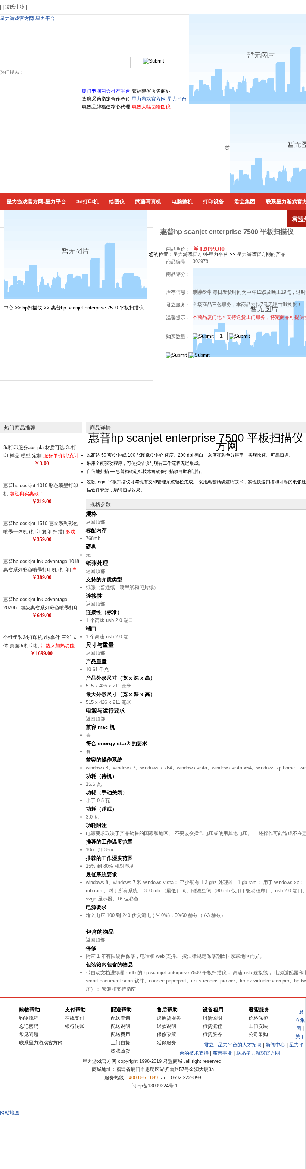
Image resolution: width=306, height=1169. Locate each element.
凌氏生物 (15, 7)
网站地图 (9, 1112)
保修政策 (166, 1034)
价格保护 (258, 1018)
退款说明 (166, 1026)
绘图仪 (117, 201)
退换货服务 (169, 1018)
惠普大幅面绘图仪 (151, 106)
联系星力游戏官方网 (41, 1042)
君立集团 (244, 201)
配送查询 (120, 1018)
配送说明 (120, 1026)
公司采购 (258, 1034)
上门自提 (120, 1042)
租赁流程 (212, 1026)
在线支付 (74, 1018)
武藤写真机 (148, 201)
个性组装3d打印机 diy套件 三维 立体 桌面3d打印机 (40, 646)
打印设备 (213, 201)
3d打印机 (87, 201)
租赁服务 (212, 1034)
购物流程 (28, 1018)
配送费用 (120, 1034)
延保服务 (166, 1042)
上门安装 (258, 1026)
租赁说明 (212, 1018)
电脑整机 (182, 201)
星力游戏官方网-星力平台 (27, 18)
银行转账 (74, 1026)
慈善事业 (222, 1053)
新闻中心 (275, 1045)
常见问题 (28, 1034)
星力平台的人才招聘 (240, 1045)
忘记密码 (28, 1026)
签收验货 (120, 1051)
